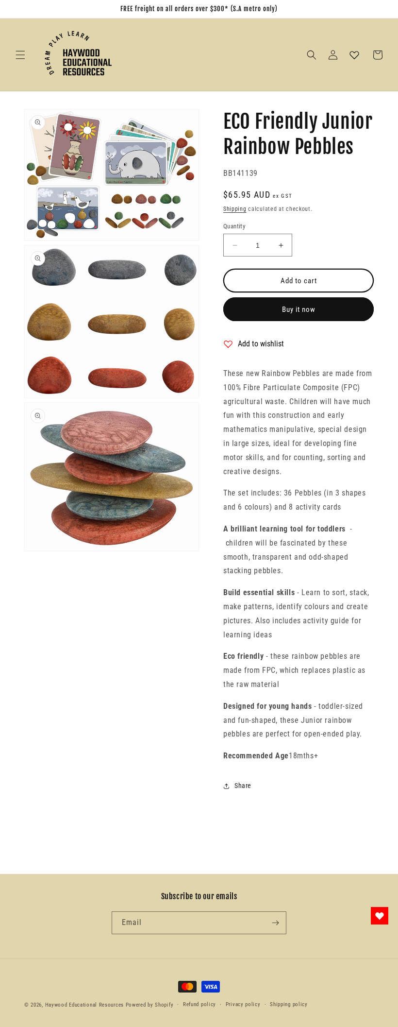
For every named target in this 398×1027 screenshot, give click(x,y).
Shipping (235, 208)
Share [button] (242, 785)
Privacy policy (243, 1004)
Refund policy (199, 1004)
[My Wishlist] (354, 55)
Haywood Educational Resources (84, 1005)
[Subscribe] (275, 922)
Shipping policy (289, 1004)
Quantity (234, 226)
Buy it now (298, 309)
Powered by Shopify (150, 1005)
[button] (20, 55)
